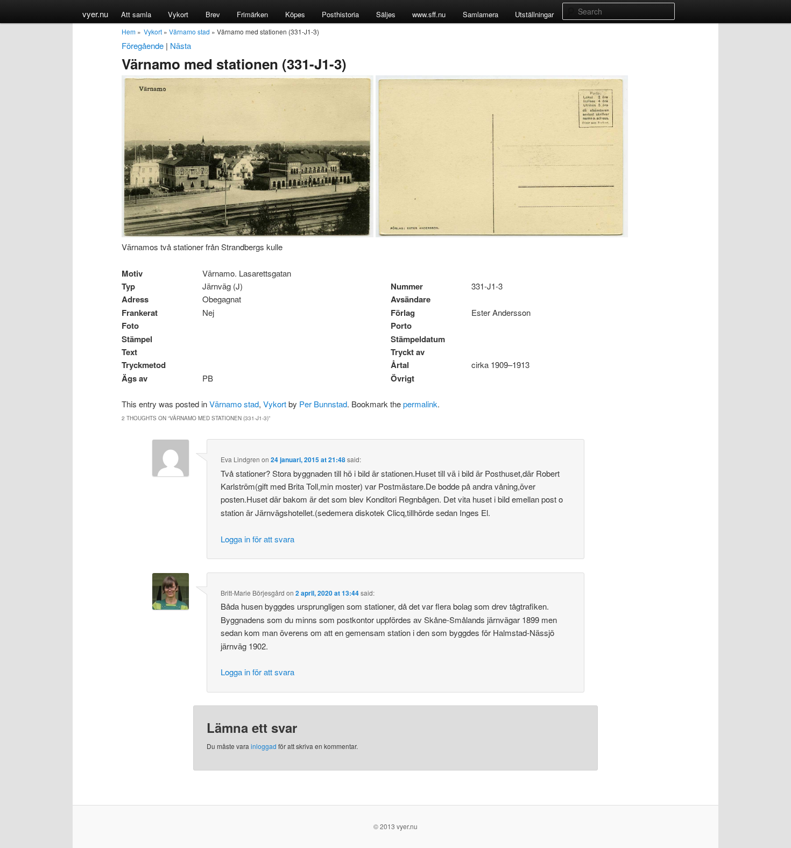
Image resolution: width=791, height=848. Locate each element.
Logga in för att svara (257, 539)
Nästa (180, 45)
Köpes (295, 14)
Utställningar (534, 14)
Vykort (178, 14)
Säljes (386, 14)
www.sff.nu (429, 14)
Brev (213, 14)
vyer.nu (95, 13)
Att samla (136, 14)
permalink (420, 403)
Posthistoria (340, 14)
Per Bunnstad (323, 403)
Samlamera (480, 14)
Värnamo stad (189, 31)
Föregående (143, 45)
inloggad (264, 746)
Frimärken (252, 14)
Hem (129, 31)
